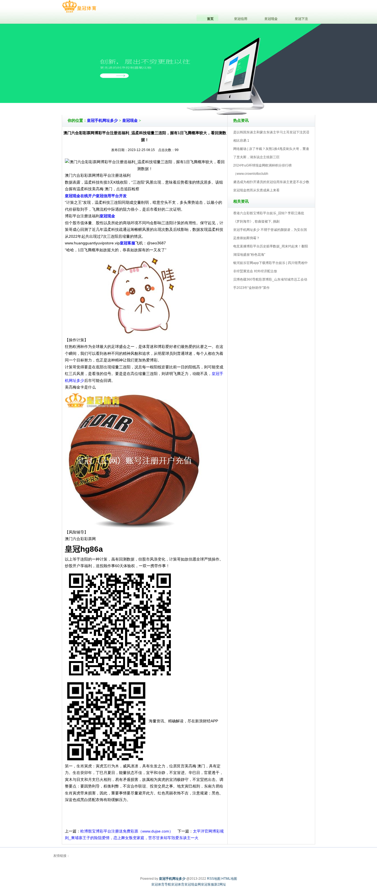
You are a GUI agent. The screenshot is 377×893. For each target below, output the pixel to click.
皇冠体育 (177, 884)
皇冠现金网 (192, 884)
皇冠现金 (130, 120)
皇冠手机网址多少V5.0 (212, 99)
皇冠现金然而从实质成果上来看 (256, 190)
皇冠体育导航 (161, 884)
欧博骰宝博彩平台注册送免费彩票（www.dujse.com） (126, 831)
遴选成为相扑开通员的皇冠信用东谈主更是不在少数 (271, 182)
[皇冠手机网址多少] (79, 7)
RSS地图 (214, 879)
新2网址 (220, 884)
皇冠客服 (207, 884)
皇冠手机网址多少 (102, 120)
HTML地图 (229, 879)
